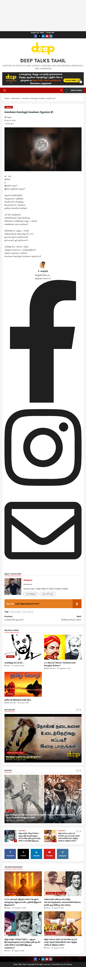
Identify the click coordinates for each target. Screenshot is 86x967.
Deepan (9, 117)
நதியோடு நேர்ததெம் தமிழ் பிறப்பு (17, 699)
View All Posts (47, 594)
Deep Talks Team (51, 668)
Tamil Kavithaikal (15, 612)
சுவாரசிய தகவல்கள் (73, 830)
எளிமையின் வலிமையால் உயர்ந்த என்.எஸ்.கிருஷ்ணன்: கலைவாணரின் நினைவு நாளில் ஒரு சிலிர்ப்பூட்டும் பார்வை (62, 902)
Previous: (14, 618)
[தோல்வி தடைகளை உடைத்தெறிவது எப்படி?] (43, 738)
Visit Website (31, 594)
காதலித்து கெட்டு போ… (14, 662)
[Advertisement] (43, 15)
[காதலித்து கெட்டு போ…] (23, 647)
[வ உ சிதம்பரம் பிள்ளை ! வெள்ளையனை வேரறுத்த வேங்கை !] (63, 647)
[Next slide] (80, 709)
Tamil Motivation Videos (15, 753)
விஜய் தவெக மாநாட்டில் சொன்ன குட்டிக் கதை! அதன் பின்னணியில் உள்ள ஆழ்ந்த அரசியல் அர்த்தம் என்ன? (10, 836)
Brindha (10, 760)
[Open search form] (61, 90)
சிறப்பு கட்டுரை (62, 830)
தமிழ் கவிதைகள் (28, 612)
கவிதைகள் (9, 107)
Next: (71, 618)
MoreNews (57, 964)
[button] (4, 90)
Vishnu (8, 666)
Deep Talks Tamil (43, 60)
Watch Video (76, 90)
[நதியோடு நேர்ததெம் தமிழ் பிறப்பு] (23, 684)
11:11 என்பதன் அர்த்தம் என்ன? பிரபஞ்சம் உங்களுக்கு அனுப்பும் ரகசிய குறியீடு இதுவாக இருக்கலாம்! (22, 902)
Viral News (22, 830)
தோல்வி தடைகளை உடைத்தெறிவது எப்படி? (23, 756)
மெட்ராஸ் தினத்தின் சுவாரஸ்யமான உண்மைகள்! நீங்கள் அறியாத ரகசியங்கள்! (50, 836)
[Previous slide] (77, 709)
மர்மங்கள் (10, 811)
